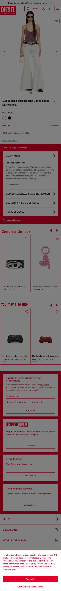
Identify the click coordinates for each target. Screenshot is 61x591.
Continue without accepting (30, 587)
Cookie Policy (9, 569)
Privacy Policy (40, 566)
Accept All (30, 579)
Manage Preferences (13, 566)
